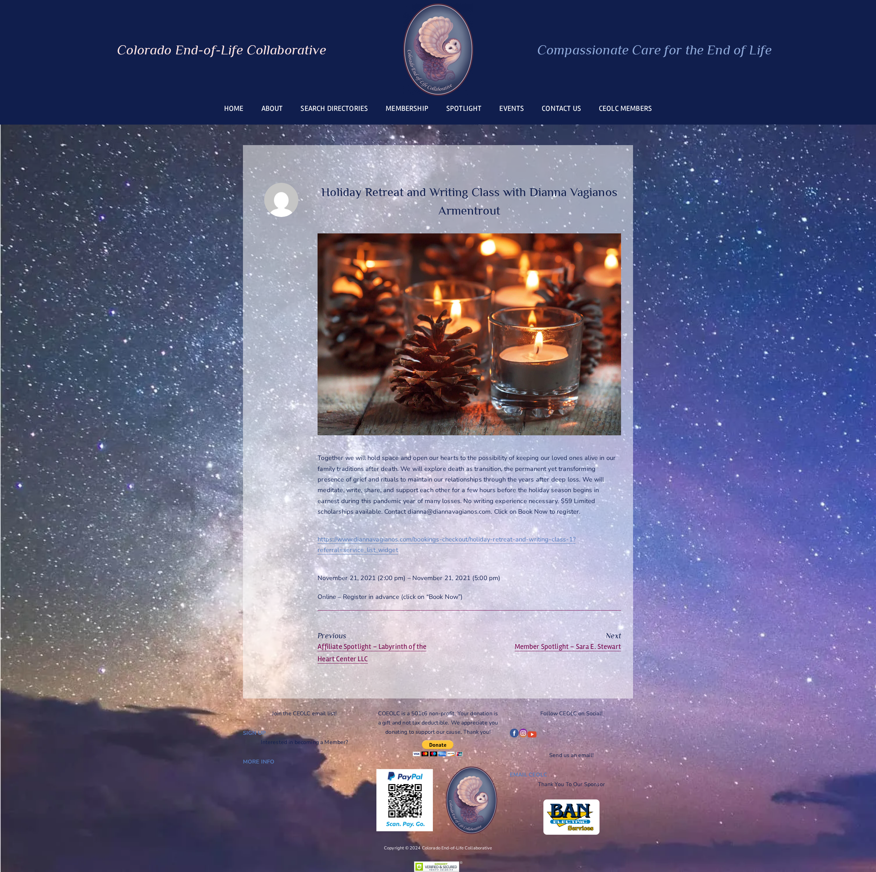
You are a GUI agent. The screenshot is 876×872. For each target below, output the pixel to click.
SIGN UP (254, 733)
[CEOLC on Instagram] (523, 736)
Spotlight (463, 108)
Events (511, 108)
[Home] (438, 49)
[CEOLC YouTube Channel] (532, 736)
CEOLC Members (625, 108)
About (272, 108)
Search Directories (334, 108)
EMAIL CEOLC (528, 775)
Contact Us (561, 108)
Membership (407, 108)
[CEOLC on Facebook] (514, 736)
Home (234, 108)
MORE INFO (258, 762)
